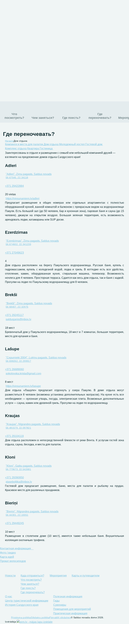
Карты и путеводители (49, 39)
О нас (35, 46)
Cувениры (39, 66)
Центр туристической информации (26, 600)
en (100, 8)
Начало (9, 141)
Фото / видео (8, 552)
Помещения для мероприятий (54, 72)
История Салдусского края (21, 604)
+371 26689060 (14, 369)
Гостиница (46, 148)
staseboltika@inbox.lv (19, 481)
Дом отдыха (51, 144)
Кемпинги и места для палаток (24, 144)
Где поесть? (71, 117)
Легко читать (38, 8)
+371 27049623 (14, 252)
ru (87, 8)
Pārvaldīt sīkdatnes (60, 617)
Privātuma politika (21, 617)
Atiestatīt (76, 10)
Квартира (33, 148)
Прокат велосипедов (13, 561)
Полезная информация (49, 53)
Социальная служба (95, 90)
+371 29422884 (14, 186)
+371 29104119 (14, 436)
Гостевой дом (94, 144)
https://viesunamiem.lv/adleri (22, 198)
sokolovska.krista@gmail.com (23, 373)
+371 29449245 (14, 523)
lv (93, 8)
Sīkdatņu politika (40, 617)
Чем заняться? (43, 117)
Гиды (35, 59)
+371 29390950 (14, 477)
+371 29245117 (14, 315)
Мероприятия (41, 33)
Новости (37, 20)
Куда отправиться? (46, 26)
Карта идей (7, 556)
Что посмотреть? (14, 115)
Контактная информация (16, 548)
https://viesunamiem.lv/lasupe (23, 386)
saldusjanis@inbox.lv (18, 319)
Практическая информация (52, 79)
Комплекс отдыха (16, 148)
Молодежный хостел (72, 144)
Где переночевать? (100, 115)
